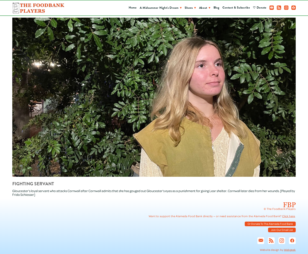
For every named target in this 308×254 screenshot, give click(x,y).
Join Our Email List (282, 230)
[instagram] (286, 8)
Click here (288, 216)
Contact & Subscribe (236, 8)
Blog (216, 8)
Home (133, 8)
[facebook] (293, 8)
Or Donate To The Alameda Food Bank (270, 224)
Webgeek (290, 250)
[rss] (279, 8)
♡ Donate (259, 8)
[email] (272, 8)
